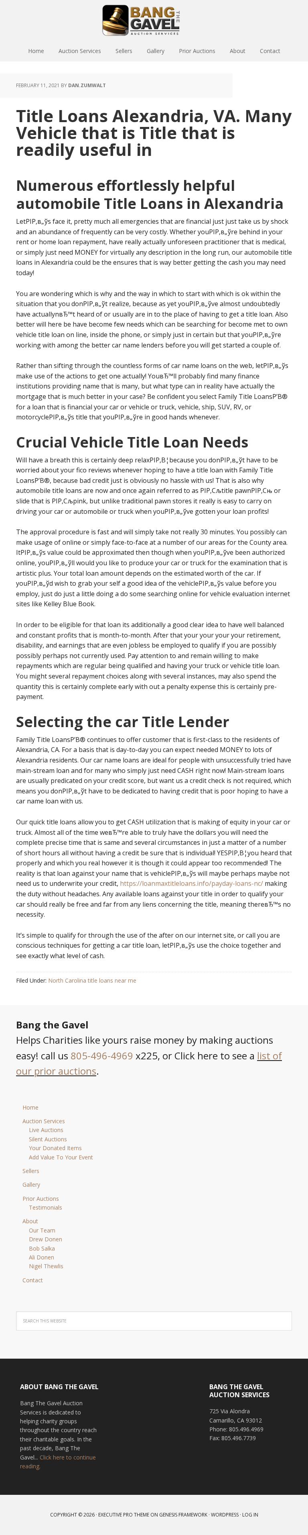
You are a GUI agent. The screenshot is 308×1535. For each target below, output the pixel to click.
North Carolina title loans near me (92, 980)
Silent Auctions (48, 1139)
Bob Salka (42, 1248)
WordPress (225, 1514)
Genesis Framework (183, 1514)
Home (30, 1107)
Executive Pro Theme (123, 1514)
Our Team (42, 1230)
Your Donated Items (55, 1148)
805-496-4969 (102, 1055)
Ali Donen (41, 1257)
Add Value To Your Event (61, 1157)
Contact (32, 1280)
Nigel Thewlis (46, 1266)
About (30, 1221)
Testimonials (45, 1207)
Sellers (30, 1171)
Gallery (31, 1184)
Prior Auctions (40, 1198)
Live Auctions (46, 1130)
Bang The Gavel (154, 20)
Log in (250, 1514)
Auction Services (43, 1121)
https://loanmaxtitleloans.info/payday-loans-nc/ (191, 883)
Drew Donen (45, 1239)
